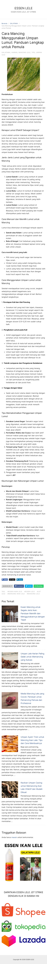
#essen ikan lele (15, 591)
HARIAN (14, 52)
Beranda (4, 23)
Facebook (19, 586)
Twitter (29, 586)
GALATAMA (14, 23)
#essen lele (29, 591)
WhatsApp (39, 586)
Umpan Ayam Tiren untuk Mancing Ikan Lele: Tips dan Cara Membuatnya (32, 740)
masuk (14, 837)
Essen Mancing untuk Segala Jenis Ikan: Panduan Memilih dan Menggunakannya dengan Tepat (33, 613)
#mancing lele (33, 594)
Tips (33, 52)
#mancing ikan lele (16, 594)
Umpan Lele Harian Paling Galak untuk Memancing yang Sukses (32, 656)
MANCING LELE (24, 52)
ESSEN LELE (24, 8)
